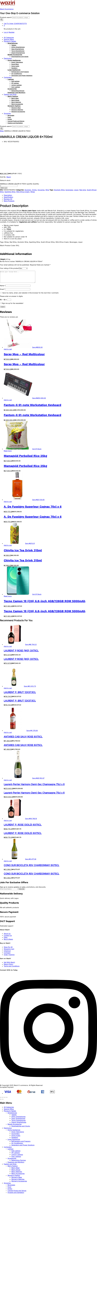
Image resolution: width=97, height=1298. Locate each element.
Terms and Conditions (11, 966)
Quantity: (36, 184)
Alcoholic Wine (59, 190)
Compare (7, 953)
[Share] (3, 1097)
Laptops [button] (11, 79)
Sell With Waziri (9, 962)
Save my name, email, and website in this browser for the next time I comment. (30, 293)
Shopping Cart (9, 949)
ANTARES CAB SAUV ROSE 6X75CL (23, 736)
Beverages (11, 115)
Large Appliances (14, 1139)
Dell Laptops (15, 81)
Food (9, 117)
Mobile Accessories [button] (15, 55)
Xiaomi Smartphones (18, 53)
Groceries (41, 190)
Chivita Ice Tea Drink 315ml (23, 550)
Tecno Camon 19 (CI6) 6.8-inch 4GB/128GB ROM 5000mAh (44, 601)
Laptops (10, 1149)
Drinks (10, 119)
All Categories (9, 37)
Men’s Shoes (15, 100)
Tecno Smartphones (17, 51)
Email (2, 289)
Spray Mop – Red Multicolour (24, 354)
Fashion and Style (10, 1164)
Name (2, 286)
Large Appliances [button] (14, 70)
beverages (69, 190)
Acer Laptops (15, 87)
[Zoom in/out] (6, 1097)
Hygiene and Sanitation (15, 123)
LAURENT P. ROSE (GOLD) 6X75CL (23, 824)
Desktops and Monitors (16, 92)
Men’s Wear (15, 98)
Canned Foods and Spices (16, 121)
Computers (8, 1147)
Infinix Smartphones (18, 47)
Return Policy (8, 964)
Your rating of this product (9, 268)
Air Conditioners (16, 73)
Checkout (7, 951)
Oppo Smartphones (17, 49)
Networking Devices (17, 90)
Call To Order (8, 23)
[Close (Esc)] (1, 1097)
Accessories (12, 1158)
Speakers (14, 68)
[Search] (1, 20)
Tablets (13, 45)
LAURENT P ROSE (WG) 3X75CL (21, 650)
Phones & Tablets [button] (10, 41)
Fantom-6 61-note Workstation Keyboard (32, 405)
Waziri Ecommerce (6, 9)
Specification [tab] (8, 197)
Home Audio (15, 66)
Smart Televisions (17, 62)
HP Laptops (15, 83)
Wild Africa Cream (22, 192)
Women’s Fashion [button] (14, 106)
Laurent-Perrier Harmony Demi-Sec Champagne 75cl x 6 (34, 784)
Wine (47, 190)
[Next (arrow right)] (3, 1099)
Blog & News (8, 939)
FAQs (5, 937)
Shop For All (8, 947)
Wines (32, 192)
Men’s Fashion (13, 1166)
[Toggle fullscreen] (4, 1097)
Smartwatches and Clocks (19, 56)
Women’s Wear (16, 108)
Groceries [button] (7, 113)
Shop (2, 131)
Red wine (82, 190)
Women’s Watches (17, 109)
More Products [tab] (9, 201)
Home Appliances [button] (14, 60)
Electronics (8, 1128)
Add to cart (4, 188)
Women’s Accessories (18, 111)
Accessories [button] (12, 89)
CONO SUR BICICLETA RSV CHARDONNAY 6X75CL (31, 865)
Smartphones (12, 1113)
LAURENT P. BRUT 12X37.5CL (20, 692)
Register (11, 32)
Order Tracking (9, 955)
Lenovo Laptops (16, 85)
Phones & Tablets (10, 1111)
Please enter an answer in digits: (11, 296)
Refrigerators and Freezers (20, 71)
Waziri (8, 177)
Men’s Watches (16, 102)
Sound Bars (15, 64)
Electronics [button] (8, 58)
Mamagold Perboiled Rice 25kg (25, 455)
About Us (7, 934)
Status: (2, 180)
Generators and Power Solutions (21, 75)
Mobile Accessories (15, 1124)
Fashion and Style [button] (10, 94)
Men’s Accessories (17, 104)
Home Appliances (14, 1130)
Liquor (76, 190)
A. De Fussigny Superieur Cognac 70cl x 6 (32, 506)
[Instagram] (48, 1083)
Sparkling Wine (10, 192)
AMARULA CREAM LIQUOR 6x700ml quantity (16, 184)
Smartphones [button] (13, 43)
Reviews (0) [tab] (8, 199)
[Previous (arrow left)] (1, 1099)
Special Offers (9, 39)
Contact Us (8, 935)
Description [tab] (8, 195)
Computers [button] (8, 77)
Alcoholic (28, 190)
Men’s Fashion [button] (13, 96)
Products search (6, 17)
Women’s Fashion (14, 1175)
